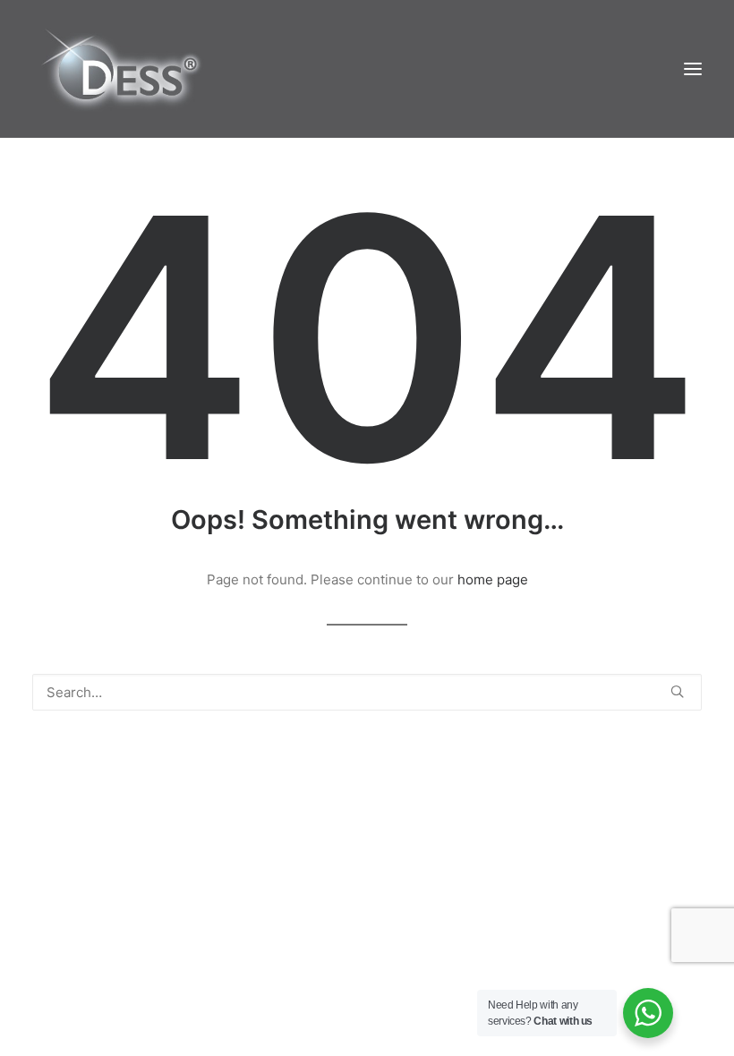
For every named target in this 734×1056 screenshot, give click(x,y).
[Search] (367, 692)
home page (492, 579)
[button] (693, 69)
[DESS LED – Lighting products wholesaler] (120, 69)
